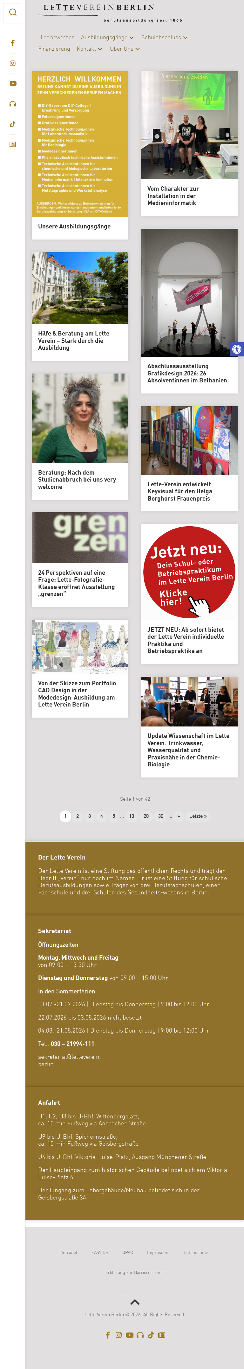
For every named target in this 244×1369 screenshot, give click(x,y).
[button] (237, 349)
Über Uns (121, 49)
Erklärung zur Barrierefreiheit (134, 1272)
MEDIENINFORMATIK (62, 453)
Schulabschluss (161, 38)
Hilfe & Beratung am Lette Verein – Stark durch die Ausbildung (73, 341)
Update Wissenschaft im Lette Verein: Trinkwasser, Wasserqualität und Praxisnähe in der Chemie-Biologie (188, 750)
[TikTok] (12, 124)
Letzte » (198, 816)
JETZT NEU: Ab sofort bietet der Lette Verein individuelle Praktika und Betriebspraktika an (185, 641)
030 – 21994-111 (72, 1044)
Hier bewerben (56, 38)
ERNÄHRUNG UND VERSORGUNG (75, 433)
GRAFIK (82, 443)
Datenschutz (196, 1253)
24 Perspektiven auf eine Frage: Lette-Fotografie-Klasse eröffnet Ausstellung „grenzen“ (76, 584)
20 (146, 816)
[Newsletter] (12, 144)
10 (131, 816)
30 (160, 816)
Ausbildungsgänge (104, 38)
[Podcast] (12, 104)
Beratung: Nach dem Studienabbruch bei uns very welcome (77, 480)
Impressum (158, 1253)
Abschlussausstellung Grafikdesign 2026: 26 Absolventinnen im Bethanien (187, 374)
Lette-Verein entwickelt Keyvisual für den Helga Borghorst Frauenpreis (179, 492)
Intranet (70, 1253)
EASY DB (100, 1253)
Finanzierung (54, 49)
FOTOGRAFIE (54, 443)
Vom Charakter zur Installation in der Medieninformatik (173, 196)
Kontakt (86, 49)
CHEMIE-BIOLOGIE (91, 422)
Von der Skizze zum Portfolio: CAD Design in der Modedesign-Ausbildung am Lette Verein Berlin (78, 694)
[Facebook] (12, 43)
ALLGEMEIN (53, 422)
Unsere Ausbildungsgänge (74, 227)
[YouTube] (12, 84)
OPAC (127, 1253)
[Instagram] (12, 63)
